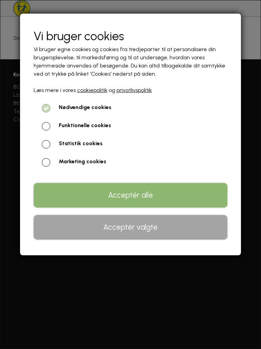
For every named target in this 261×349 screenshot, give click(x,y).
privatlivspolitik (134, 90)
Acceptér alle (130, 195)
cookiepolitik (92, 90)
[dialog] (130, 174)
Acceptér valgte (130, 227)
